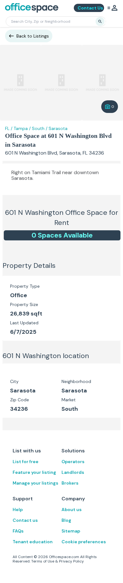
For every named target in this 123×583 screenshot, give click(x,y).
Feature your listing (34, 472)
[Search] (100, 21)
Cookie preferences (84, 542)
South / (39, 128)
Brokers (70, 483)
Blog (66, 520)
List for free (25, 461)
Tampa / (22, 128)
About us (72, 509)
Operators (73, 461)
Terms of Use (42, 561)
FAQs (18, 531)
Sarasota (58, 128)
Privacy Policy (71, 561)
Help (18, 509)
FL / (8, 128)
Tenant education (33, 542)
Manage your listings (35, 483)
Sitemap (71, 531)
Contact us (25, 520)
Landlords (73, 472)
